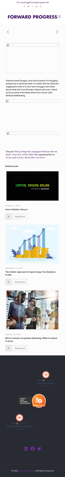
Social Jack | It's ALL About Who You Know (25, 157)
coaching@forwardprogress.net (34, 2)
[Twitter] (28, 6)
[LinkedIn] (36, 6)
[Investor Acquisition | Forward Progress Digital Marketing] (32, 17)
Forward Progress (26, 471)
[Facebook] (24, 6)
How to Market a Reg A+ (16, 209)
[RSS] (40, 6)
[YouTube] (32, 6)
